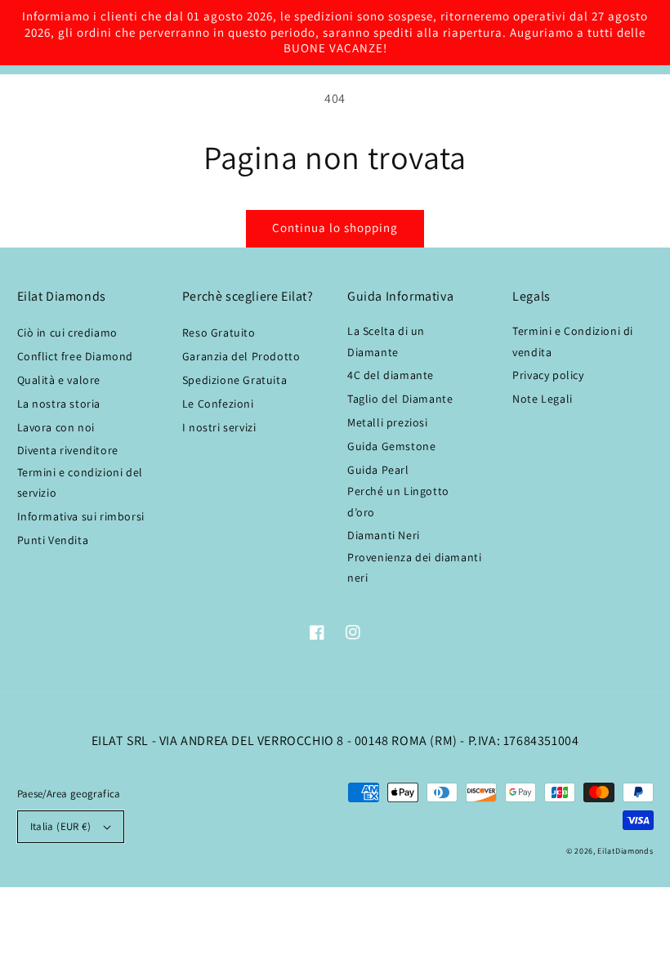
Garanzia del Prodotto (241, 356)
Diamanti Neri (383, 535)
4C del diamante (390, 375)
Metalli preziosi (387, 422)
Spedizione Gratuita (234, 380)
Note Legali (542, 398)
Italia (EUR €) (61, 826)
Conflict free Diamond (75, 356)
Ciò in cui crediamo (67, 332)
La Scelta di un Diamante (386, 341)
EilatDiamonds (625, 851)
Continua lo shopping (335, 227)
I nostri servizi (219, 427)
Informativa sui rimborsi (81, 516)
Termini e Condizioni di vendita (572, 341)
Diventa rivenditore (67, 450)
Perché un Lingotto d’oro (398, 501)
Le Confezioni (218, 403)
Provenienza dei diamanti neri (414, 567)
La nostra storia (59, 403)
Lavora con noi (56, 427)
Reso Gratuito (219, 332)
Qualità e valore (59, 380)
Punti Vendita (53, 540)
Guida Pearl (378, 469)
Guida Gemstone (391, 446)
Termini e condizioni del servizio (80, 482)
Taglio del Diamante (400, 398)
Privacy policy (547, 375)
